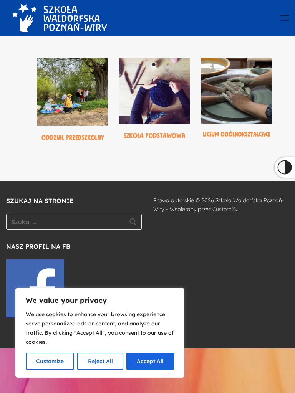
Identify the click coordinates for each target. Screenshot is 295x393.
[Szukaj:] (74, 222)
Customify (224, 209)
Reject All (100, 361)
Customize (50, 361)
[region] (99, 333)
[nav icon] (284, 18)
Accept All (150, 361)
